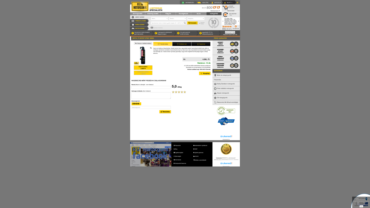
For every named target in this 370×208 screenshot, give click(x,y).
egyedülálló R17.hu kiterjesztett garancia (207, 33)
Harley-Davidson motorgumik (226, 84)
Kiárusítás (214, 14)
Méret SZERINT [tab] (139, 17)
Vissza (144, 43)
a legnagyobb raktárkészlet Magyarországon (165, 33)
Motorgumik (137, 14)
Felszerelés (183, 14)
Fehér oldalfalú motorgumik (225, 88)
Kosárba (206, 73)
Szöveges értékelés (137, 91)
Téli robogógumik (222, 98)
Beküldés (166, 111)
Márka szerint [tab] (139, 24)
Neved (133, 84)
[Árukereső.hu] (226, 137)
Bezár (361, 206)
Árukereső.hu (226, 139)
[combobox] (159, 18)
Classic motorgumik (223, 93)
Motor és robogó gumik (224, 75)
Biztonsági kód (136, 101)
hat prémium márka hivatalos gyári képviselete (142, 33)
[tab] (162, 44)
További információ (361, 204)
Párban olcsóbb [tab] (140, 21)
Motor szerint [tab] (140, 28)
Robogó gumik (152, 14)
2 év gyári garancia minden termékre (185, 33)
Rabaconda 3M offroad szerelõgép (227, 102)
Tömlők (168, 14)
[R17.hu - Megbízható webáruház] (226, 111)
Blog (199, 14)
